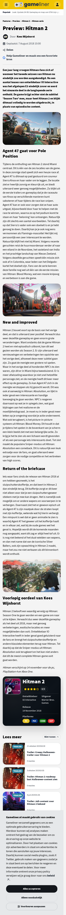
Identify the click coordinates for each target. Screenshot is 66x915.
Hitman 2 (26, 21)
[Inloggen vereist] (16, 683)
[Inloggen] (57, 4)
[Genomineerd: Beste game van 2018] (9, 689)
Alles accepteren (31, 888)
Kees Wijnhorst (26, 36)
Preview (16, 21)
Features (6, 21)
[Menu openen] (6, 4)
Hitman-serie (37, 21)
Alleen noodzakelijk (31, 897)
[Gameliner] (31, 4)
